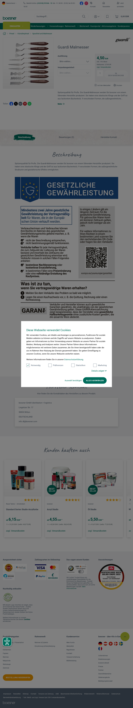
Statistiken (80, 365)
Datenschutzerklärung (73, 359)
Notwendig (35, 365)
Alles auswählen (95, 380)
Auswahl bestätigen (73, 380)
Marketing (102, 365)
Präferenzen (58, 365)
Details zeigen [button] (98, 370)
